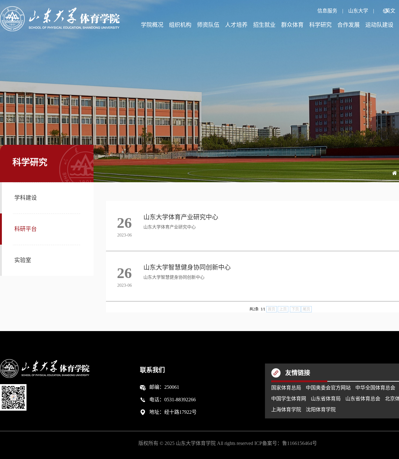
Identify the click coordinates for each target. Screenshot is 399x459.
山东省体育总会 (362, 398)
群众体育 (292, 25)
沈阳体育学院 (321, 409)
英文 (390, 10)
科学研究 (320, 25)
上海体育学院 (286, 409)
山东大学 (358, 10)
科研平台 (25, 229)
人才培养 (236, 25)
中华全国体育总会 (375, 387)
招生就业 (264, 25)
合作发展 (348, 25)
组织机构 (180, 25)
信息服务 (327, 10)
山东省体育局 (326, 398)
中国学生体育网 (288, 398)
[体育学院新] (60, 18)
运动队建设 (379, 25)
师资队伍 (208, 25)
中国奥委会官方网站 (328, 387)
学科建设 (25, 198)
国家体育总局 (286, 387)
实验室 (22, 260)
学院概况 (152, 25)
